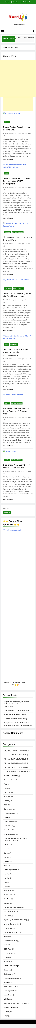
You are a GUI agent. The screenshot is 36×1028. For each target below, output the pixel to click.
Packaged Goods (10, 911)
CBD (5, 805)
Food (5, 849)
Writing (6, 1011)
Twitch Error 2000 (10, 986)
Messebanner (8, 895)
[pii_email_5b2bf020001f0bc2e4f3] (15, 763)
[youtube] (23, 8)
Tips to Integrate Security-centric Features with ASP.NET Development (17, 181)
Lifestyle (7, 886)
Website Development (11, 1007)
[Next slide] (33, 2)
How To (6, 874)
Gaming (6, 857)
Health (21, 288)
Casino (7, 122)
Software (7, 957)
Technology (8, 974)
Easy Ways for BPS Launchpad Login (16, 710)
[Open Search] (30, 31)
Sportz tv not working (11, 966)
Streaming (7, 970)
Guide (6, 173)
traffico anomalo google (11, 978)
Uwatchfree (8, 995)
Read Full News (8, 159)
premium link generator (11, 924)
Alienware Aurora (9, 780)
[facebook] (13, 8)
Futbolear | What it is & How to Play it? (17, 2)
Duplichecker (8, 826)
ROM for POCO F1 (10, 941)
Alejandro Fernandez (11, 776)
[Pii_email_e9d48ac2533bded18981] (16, 771)
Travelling (13, 344)
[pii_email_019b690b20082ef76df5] (15, 750)
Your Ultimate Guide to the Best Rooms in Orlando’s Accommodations (16, 352)
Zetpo (6, 1016)
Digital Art (7, 817)
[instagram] (15, 8)
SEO (5, 945)
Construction (8, 809)
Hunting (6, 878)
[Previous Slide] (30, 2)
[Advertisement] (18, 78)
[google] (20, 8)
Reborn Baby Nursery (11, 932)
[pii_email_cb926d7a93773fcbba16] (15, 767)
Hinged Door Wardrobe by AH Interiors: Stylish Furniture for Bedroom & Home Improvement (17, 704)
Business (7, 232)
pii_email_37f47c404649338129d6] (15, 920)
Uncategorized (9, 991)
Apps (6, 784)
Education (8, 288)
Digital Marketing (9, 821)
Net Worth (7, 899)
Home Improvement (10, 870)
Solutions (7, 961)
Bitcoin (7, 403)
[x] (18, 8)
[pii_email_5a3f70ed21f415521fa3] (15, 759)
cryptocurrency (17, 232)
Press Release (9, 928)
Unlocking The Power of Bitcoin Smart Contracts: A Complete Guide (16, 411)
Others (6, 903)
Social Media (8, 953)
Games (6, 853)
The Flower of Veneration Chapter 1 (15, 714)
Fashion (6, 845)
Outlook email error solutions (13, 907)
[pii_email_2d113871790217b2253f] (15, 755)
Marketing (7, 890)
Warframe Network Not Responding (15, 1003)
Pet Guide (7, 915)
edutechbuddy (9, 133)
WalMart (7, 999)
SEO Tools (7, 949)
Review (6, 936)
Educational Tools (10, 834)
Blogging (7, 792)
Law (5, 882)
